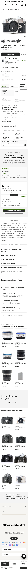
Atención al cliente (20, 130)
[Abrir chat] (23, 556)
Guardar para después (9, 130)
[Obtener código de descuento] (25, 145)
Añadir (24, 54)
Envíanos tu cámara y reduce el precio (10, 52)
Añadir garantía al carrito (14, 210)
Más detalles (24, 83)
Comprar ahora (10, 54)
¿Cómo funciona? (24, 561)
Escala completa (23, 89)
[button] (25, 4)
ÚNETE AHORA (14, 538)
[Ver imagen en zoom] (25, 14)
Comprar (23, 568)
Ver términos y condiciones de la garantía (14, 213)
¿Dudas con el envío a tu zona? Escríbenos (11, 69)
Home (3, 9)
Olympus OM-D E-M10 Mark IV (12, 9)
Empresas (20, 1)
